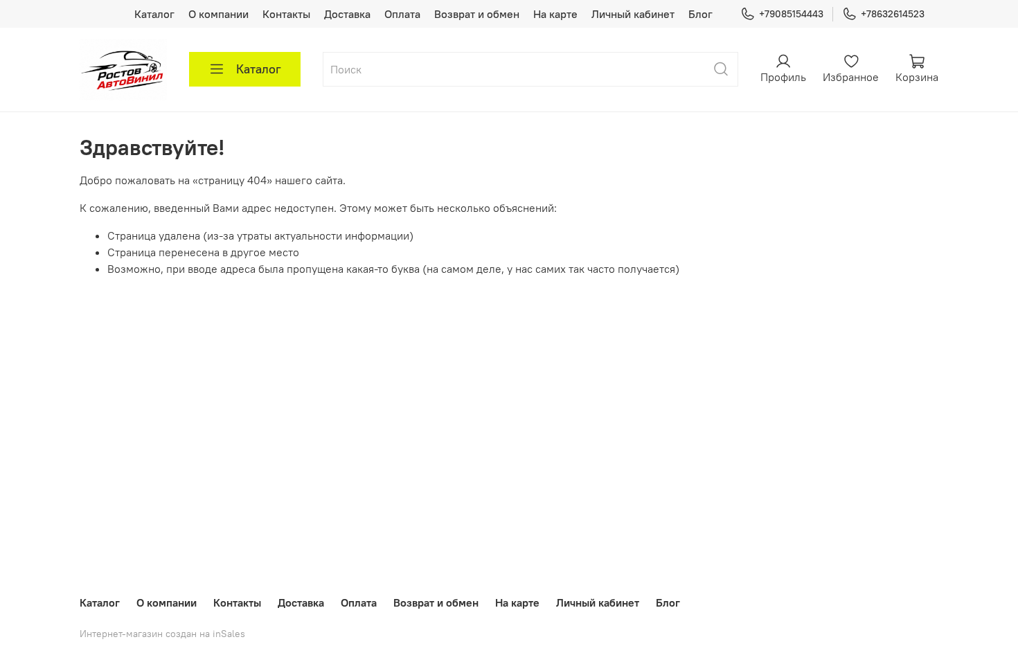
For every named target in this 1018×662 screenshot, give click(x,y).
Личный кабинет (633, 14)
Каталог (154, 14)
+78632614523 (893, 14)
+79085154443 (791, 14)
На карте (555, 14)
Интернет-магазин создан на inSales (162, 633)
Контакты (286, 14)
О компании (218, 14)
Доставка (347, 14)
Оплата (402, 14)
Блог (700, 14)
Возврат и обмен (476, 14)
